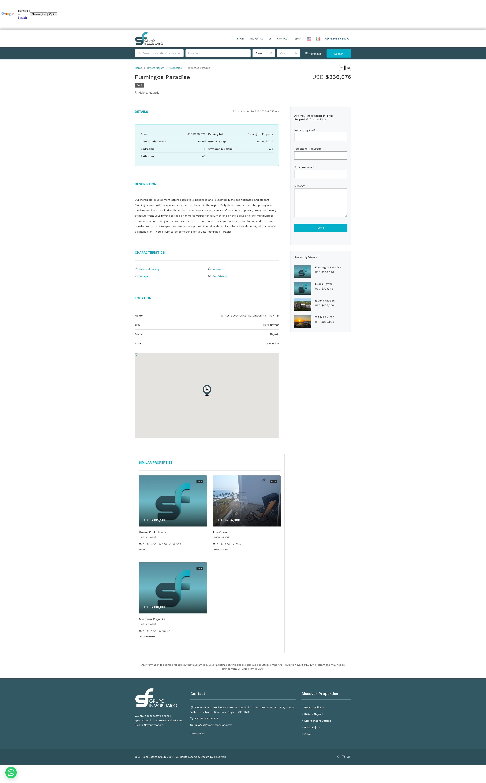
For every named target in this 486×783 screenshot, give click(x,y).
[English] (308, 38)
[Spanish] (317, 38)
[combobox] (263, 53)
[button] (207, 390)
